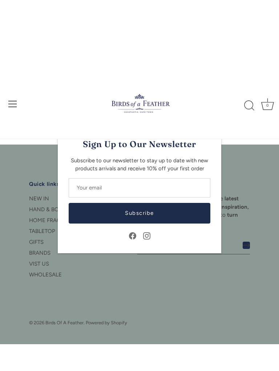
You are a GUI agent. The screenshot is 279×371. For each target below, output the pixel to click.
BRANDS (39, 253)
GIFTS (36, 242)
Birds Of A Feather (64, 322)
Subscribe (139, 213)
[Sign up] (246, 245)
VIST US (39, 263)
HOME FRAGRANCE (54, 220)
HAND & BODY (47, 209)
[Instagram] (146, 235)
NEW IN (39, 198)
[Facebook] (132, 235)
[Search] (249, 106)
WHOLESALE (45, 274)
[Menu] (13, 104)
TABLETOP (42, 231)
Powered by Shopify (106, 322)
